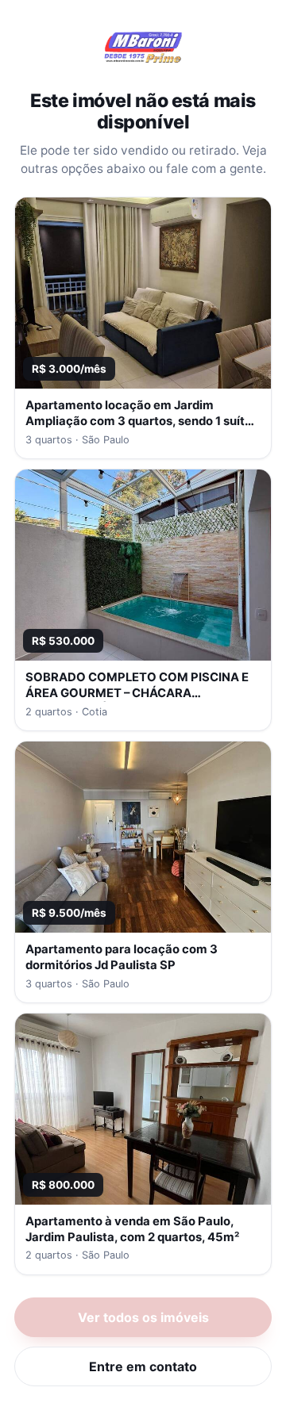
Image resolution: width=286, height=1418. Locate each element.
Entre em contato (143, 1366)
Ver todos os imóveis (143, 1317)
